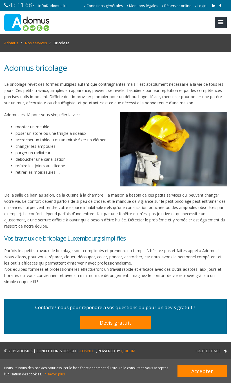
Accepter (202, 371)
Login (201, 5)
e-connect (86, 350)
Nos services (36, 42)
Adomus (11, 42)
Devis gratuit (115, 322)
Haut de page (208, 350)
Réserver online (177, 5)
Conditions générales (105, 5)
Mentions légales (143, 5)
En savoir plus (54, 374)
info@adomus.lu (52, 5)
